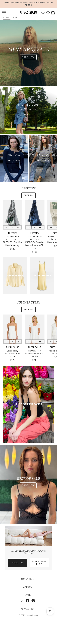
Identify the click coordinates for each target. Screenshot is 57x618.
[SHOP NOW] (28, 110)
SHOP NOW (28, 57)
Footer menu (27, 579)
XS (6, 228)
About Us (17, 562)
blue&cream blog (39, 562)
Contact (27, 587)
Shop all (28, 195)
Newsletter (27, 609)
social (28, 595)
